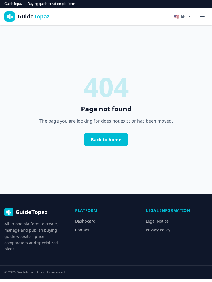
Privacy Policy (158, 229)
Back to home (106, 140)
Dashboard (85, 221)
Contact (82, 229)
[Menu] (202, 16)
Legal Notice (157, 221)
